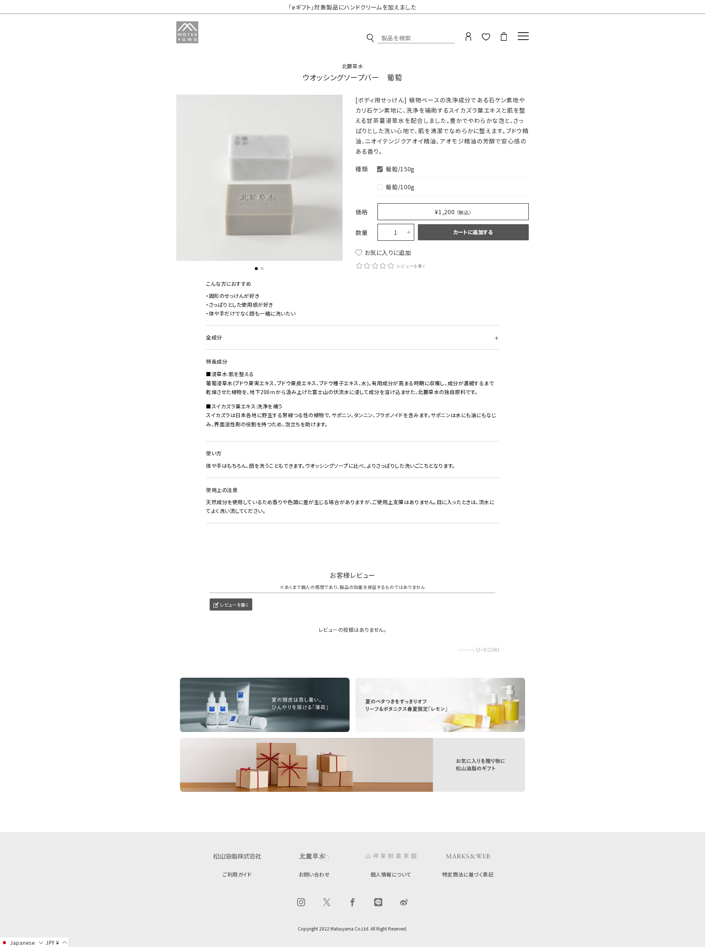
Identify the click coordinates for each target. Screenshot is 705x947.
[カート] (504, 39)
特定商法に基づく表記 (468, 874)
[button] (256, 268)
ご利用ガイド (237, 874)
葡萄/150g (400, 168)
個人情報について (391, 874)
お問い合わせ (314, 874)
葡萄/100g (400, 186)
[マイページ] (468, 39)
